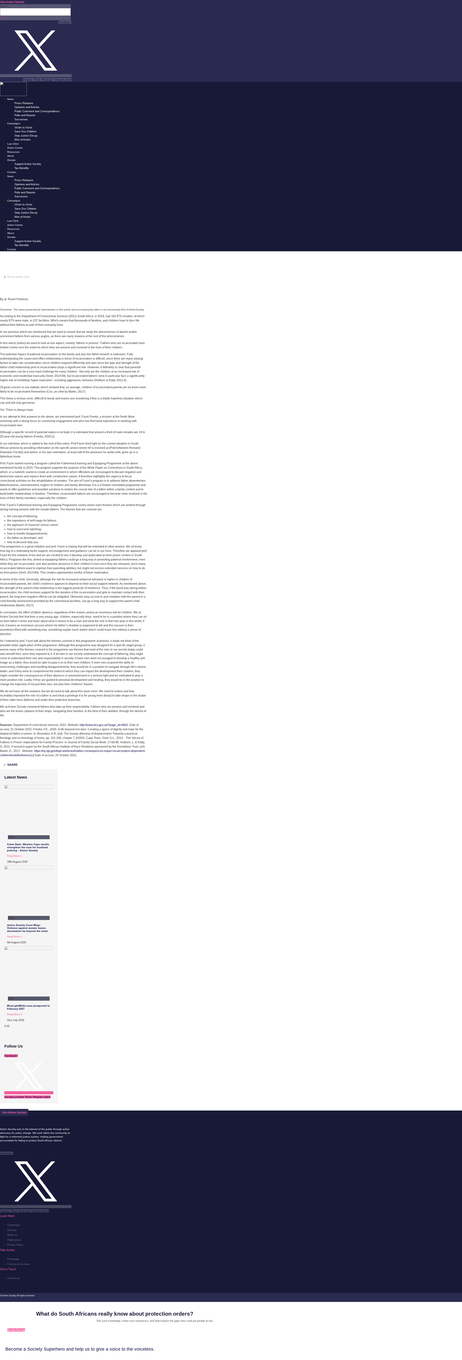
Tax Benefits (21, 168)
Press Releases (23, 103)
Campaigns (13, 123)
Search (4, 6)
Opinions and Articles (26, 107)
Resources (13, 151)
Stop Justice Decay (26, 135)
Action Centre (15, 147)
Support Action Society (27, 163)
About (10, 155)
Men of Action (22, 139)
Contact (11, 172)
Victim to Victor (23, 127)
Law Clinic (13, 143)
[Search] (3, 18)
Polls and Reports (24, 115)
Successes (21, 119)
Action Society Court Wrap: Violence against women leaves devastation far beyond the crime (27, 928)
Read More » (14, 855)
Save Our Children (25, 131)
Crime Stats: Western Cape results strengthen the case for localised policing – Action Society (28, 847)
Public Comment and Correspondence (37, 111)
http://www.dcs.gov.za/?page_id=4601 (104, 724)
